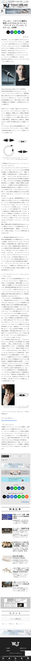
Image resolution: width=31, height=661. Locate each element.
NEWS (8, 650)
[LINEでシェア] (15, 32)
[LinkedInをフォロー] (15, 496)
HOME (8, 648)
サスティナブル (15, 456)
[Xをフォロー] (4, 496)
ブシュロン (24, 456)
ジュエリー (5, 456)
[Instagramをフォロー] (12, 496)
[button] (23, 32)
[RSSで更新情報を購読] (26, 496)
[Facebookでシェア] (12, 32)
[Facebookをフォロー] (8, 496)
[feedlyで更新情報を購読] (23, 496)
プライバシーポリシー (15, 653)
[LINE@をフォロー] (19, 496)
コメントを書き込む (15, 619)
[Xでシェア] (8, 32)
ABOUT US (23, 648)
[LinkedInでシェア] (19, 32)
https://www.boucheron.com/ (9, 420)
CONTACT (23, 650)
